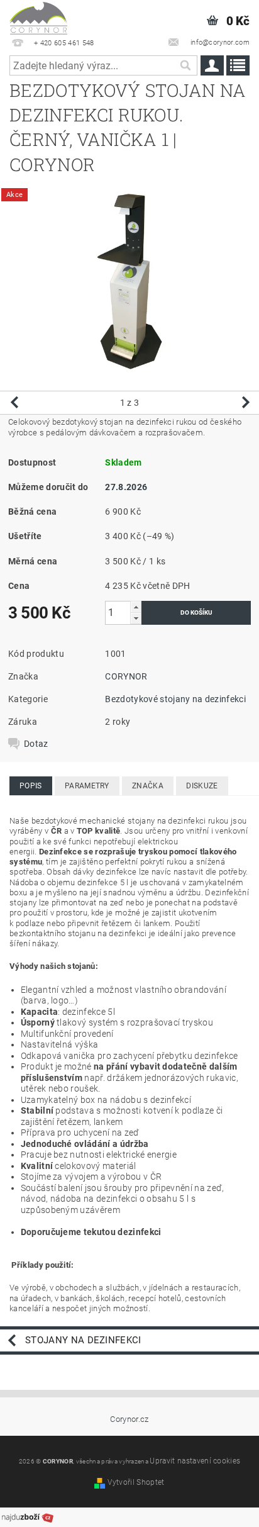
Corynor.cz (129, 1419)
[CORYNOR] (38, 16)
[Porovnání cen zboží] (27, 1516)
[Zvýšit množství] (135, 607)
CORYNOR (126, 676)
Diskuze (202, 785)
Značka (147, 785)
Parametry (87, 785)
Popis (30, 785)
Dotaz (36, 744)
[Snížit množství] (135, 618)
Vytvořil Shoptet (135, 1482)
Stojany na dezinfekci (83, 1340)
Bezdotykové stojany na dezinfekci (175, 699)
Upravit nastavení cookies (195, 1461)
